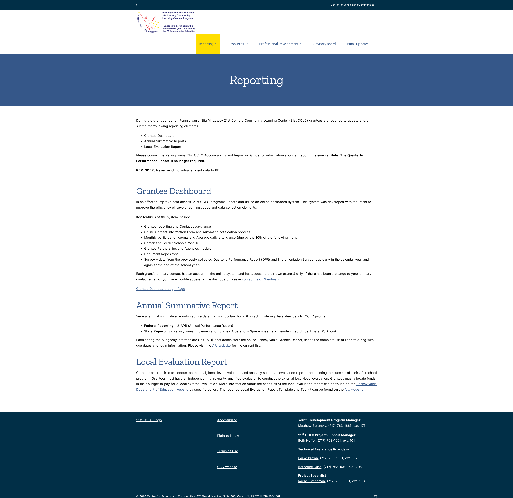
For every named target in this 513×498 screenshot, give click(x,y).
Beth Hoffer (307, 440)
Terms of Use (227, 451)
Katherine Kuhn (309, 467)
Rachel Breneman (311, 481)
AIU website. (354, 389)
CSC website (227, 467)
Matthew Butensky (312, 426)
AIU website (221, 345)
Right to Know (228, 436)
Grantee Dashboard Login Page (160, 289)
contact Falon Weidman (260, 279)
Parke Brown (308, 458)
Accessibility (227, 420)
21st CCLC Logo (149, 420)
